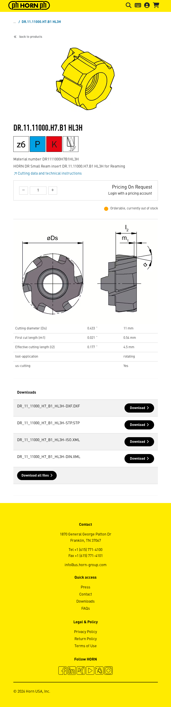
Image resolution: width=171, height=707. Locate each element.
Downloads (85, 601)
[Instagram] (108, 671)
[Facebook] (62, 671)
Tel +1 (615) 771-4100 (85, 550)
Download (137, 408)
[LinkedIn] (72, 671)
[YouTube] (90, 671)
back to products (30, 36)
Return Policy (85, 639)
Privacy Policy (85, 632)
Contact (85, 594)
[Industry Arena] (99, 671)
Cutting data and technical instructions (50, 173)
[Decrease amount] (23, 190)
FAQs (85, 609)
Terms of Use (85, 646)
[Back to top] (151, 692)
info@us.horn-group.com (86, 565)
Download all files (35, 475)
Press (85, 587)
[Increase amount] (52, 190)
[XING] (81, 671)
